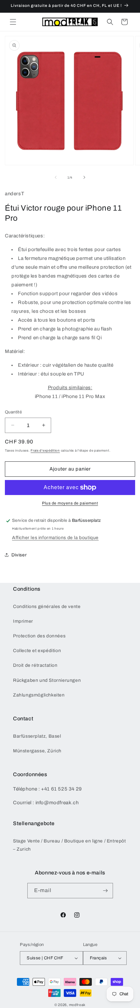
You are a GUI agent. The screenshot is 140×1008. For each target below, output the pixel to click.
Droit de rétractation (35, 665)
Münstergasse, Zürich (37, 750)
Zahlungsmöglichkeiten (39, 695)
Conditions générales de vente (46, 606)
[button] (13, 22)
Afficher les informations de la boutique (55, 537)
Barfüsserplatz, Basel (37, 736)
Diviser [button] (19, 554)
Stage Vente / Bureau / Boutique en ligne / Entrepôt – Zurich (69, 845)
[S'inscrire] (105, 890)
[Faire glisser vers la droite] (84, 177)
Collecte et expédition (37, 650)
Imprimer (23, 621)
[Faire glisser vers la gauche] (56, 177)
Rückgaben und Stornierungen (47, 680)
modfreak (77, 1005)
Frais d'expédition (45, 450)
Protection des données (39, 635)
